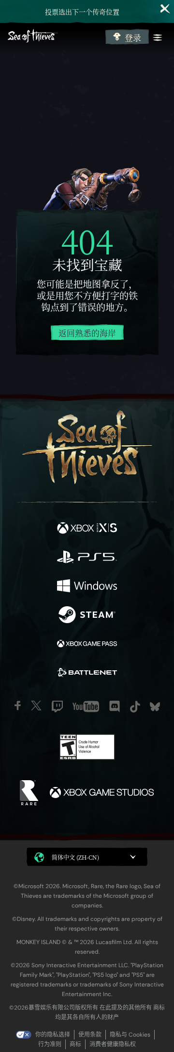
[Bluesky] (155, 707)
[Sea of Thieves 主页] (55, 37)
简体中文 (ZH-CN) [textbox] (75, 857)
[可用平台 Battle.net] (87, 673)
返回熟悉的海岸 (87, 333)
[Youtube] (86, 706)
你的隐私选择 (52, 1035)
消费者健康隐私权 (112, 1044)
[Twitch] (57, 706)
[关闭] (165, 8)
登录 (133, 37)
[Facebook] (18, 705)
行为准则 (49, 1044)
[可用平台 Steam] (87, 615)
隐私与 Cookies (130, 1035)
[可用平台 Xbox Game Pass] (87, 644)
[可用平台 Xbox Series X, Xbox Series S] (87, 529)
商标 (75, 1044)
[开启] (157, 37)
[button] (87, 857)
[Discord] (114, 706)
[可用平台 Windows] (87, 587)
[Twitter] (36, 705)
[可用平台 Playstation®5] (87, 558)
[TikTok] (135, 707)
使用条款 (90, 1035)
